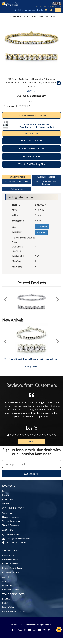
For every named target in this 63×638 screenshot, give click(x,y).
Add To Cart (31, 133)
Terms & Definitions (10, 525)
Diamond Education (10, 517)
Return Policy (8, 555)
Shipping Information (11, 521)
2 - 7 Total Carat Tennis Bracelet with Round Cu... (31, 359)
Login (40, 10)
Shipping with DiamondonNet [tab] (17, 181)
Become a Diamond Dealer (13, 611)
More (31, 441)
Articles (5, 581)
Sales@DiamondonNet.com (19, 538)
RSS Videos (7, 603)
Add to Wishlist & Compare (31, 115)
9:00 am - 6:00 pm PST (17, 542)
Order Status (7, 499)
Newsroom (7, 585)
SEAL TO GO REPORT (31, 140)
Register (6, 495)
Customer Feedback (11, 589)
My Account (30, 10)
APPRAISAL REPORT (31, 156)
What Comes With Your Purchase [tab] (46, 183)
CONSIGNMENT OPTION (31, 148)
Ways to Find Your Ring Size (31, 164)
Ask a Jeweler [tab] (17, 189)
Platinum (41, 232)
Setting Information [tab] (17, 177)
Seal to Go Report (10, 563)
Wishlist (19, 10)
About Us (6, 577)
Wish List (6, 503)
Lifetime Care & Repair (12, 568)
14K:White (42, 226)
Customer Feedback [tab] (46, 177)
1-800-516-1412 (15, 534)
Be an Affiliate (8, 607)
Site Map (6, 599)
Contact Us (7, 513)
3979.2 (35, 366)
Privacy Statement (10, 559)
